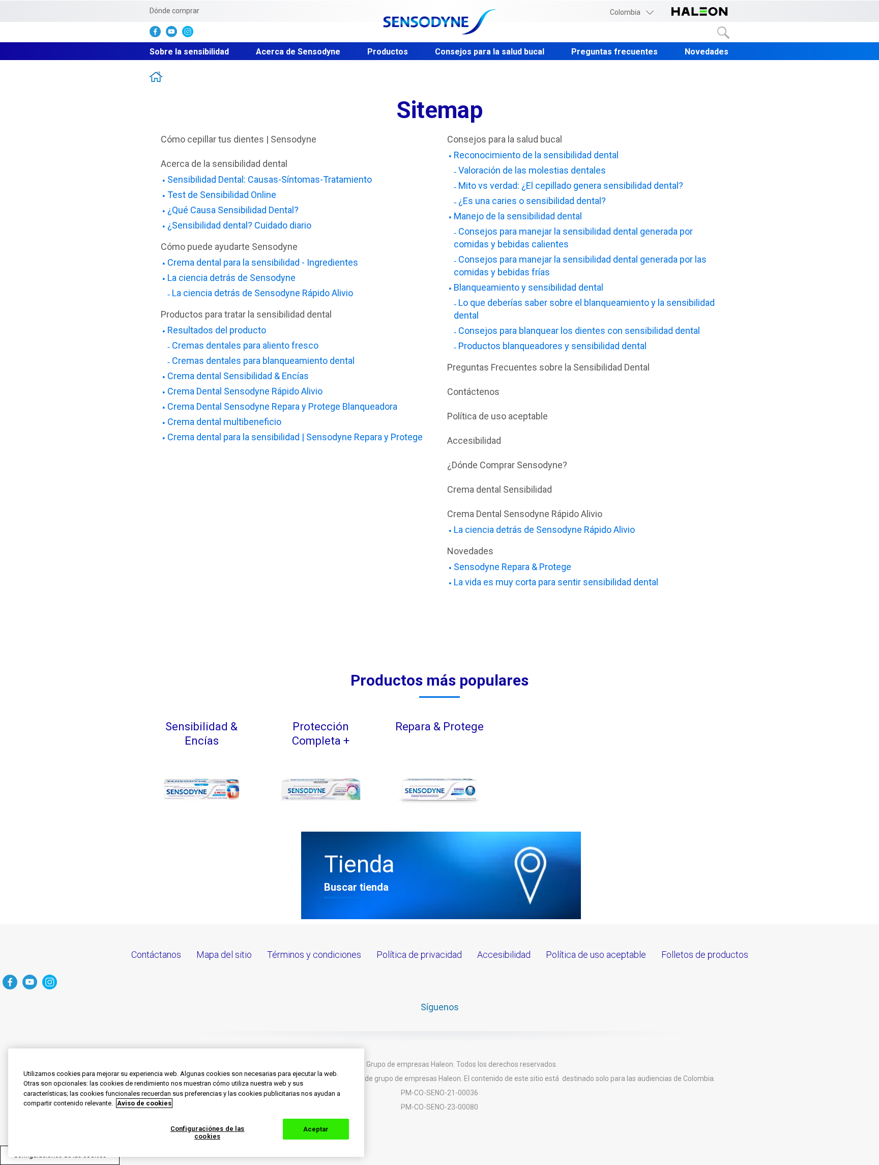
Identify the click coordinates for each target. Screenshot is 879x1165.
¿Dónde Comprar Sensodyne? (507, 465)
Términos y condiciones (314, 954)
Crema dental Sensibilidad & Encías (238, 376)
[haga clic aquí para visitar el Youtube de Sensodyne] (174, 34)
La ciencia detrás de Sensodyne (231, 277)
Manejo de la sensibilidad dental (518, 216)
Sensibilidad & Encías (201, 733)
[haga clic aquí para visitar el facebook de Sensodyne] (158, 34)
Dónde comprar (174, 11)
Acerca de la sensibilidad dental (224, 163)
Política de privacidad (419, 954)
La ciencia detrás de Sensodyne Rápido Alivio (262, 293)
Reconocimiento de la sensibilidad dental (536, 155)
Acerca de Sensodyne (298, 51)
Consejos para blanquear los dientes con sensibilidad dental (579, 330)
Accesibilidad (474, 440)
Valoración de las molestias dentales (532, 170)
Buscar (723, 32)
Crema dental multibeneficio (224, 421)
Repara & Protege (439, 726)
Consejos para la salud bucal (489, 51)
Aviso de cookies (144, 1103)
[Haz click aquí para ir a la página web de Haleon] (699, 12)
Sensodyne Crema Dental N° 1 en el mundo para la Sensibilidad (156, 76)
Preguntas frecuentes (614, 51)
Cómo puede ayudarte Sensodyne (229, 246)
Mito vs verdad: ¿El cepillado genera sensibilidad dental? (570, 185)
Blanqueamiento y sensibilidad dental (528, 287)
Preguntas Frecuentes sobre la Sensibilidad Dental (548, 367)
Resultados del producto (216, 330)
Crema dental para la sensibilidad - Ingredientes (262, 262)
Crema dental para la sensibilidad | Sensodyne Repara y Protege (295, 437)
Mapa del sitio (224, 954)
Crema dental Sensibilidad (499, 489)
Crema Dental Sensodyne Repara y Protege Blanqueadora (282, 406)
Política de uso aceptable (497, 416)
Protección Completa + (320, 733)
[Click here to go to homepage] (439, 22)
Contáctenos (473, 391)
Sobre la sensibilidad (189, 51)
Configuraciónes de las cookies (207, 1133)
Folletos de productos (704, 954)
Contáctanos (156, 954)
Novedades (706, 51)
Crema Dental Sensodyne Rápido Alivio (245, 391)
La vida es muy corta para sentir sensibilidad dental (556, 582)
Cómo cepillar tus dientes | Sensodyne (238, 139)
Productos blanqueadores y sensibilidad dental (552, 345)
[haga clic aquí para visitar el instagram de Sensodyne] (190, 34)
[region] (186, 1102)
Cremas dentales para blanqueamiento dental (263, 360)
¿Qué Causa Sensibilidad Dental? (233, 210)
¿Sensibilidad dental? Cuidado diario (239, 225)
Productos (387, 51)
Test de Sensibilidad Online (221, 194)
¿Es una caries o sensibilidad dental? (532, 200)
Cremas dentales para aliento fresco (245, 345)
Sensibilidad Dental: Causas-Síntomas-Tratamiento (269, 179)
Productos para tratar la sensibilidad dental (246, 314)
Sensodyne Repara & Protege (512, 566)
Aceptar (316, 1129)
